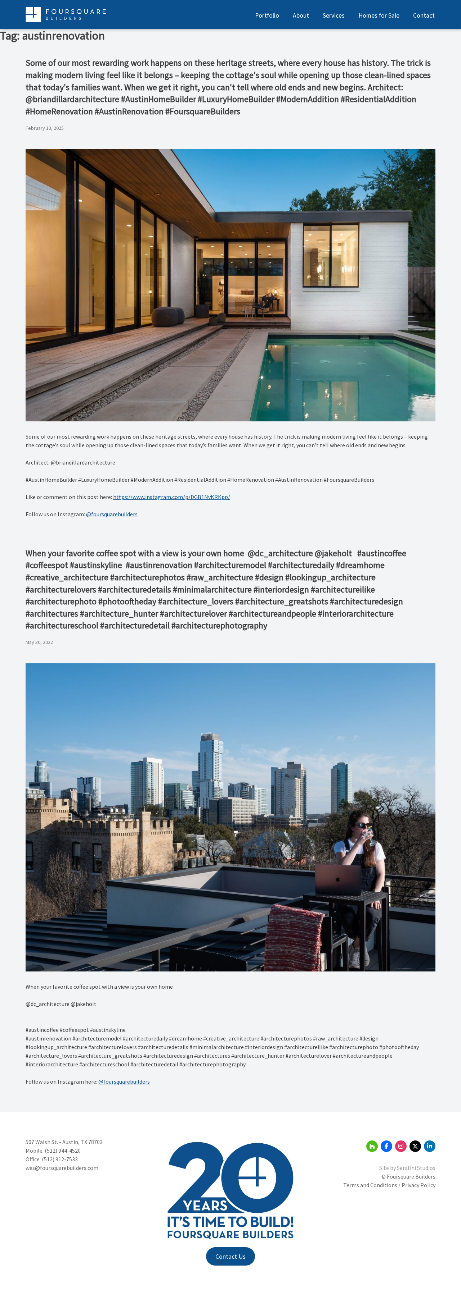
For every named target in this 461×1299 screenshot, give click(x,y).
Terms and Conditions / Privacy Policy (389, 1185)
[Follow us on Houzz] (372, 1146)
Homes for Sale (378, 15)
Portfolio (267, 15)
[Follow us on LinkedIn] (429, 1146)
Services (334, 15)
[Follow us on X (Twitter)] (415, 1146)
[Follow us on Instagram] (401, 1146)
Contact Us (230, 1256)
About (301, 15)
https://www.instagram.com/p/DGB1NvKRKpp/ (171, 496)
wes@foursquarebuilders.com (62, 1167)
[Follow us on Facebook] (386, 1146)
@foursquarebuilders (112, 514)
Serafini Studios (416, 1167)
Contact (424, 15)
